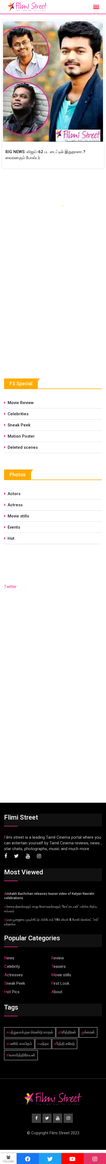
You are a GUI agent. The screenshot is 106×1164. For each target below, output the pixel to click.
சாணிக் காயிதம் (19, 1043)
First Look (60, 983)
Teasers (58, 966)
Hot (11, 538)
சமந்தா (43, 1043)
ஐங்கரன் (88, 1032)
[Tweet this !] (50, 1158)
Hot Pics (12, 991)
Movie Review (21, 402)
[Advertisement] (45, 321)
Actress (15, 504)
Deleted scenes (23, 447)
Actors (14, 493)
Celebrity (12, 966)
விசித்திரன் (67, 1032)
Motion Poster (21, 436)
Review (57, 958)
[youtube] (72, 1158)
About (56, 991)
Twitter (10, 586)
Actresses (13, 974)
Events (14, 527)
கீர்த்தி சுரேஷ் (64, 1043)
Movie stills (18, 516)
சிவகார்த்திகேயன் (21, 1055)
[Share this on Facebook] (28, 1158)
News (9, 958)
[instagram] (95, 1158)
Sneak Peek (19, 425)
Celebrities (18, 413)
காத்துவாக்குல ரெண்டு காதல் (30, 1032)
